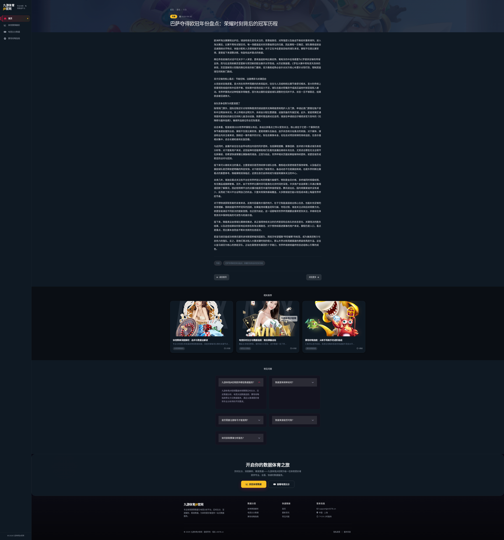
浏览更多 (312, 277)
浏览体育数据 (255, 484)
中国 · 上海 (323, 512)
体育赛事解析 (14, 25)
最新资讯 (285, 512)
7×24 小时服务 (325, 516)
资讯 (178, 10)
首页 (10, 18)
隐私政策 (336, 532)
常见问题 (285, 516)
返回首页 (223, 277)
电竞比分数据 (14, 32)
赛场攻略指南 (14, 38)
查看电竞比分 (283, 484)
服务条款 (347, 532)
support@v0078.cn (327, 509)
